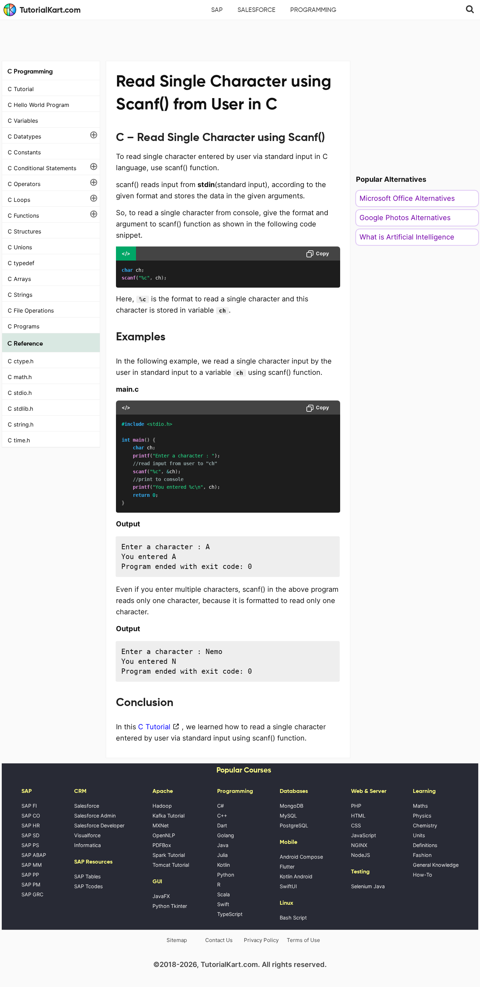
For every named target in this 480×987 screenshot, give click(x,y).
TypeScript (229, 914)
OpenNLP (164, 835)
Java (222, 845)
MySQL (288, 816)
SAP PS (30, 845)
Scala (223, 894)
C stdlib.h (20, 408)
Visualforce (87, 835)
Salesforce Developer (99, 825)
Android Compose (301, 857)
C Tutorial (21, 88)
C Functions (23, 215)
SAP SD (30, 835)
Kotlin (223, 865)
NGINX (359, 845)
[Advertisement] (240, 39)
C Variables (23, 120)
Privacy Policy (261, 940)
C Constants (24, 152)
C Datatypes (24, 136)
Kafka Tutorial (168, 816)
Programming (313, 9)
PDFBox (162, 845)
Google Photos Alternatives (404, 217)
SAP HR (30, 825)
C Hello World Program (38, 104)
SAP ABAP (33, 855)
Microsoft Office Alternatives (407, 198)
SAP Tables (87, 876)
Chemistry (425, 825)
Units (419, 835)
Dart (222, 825)
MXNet (161, 825)
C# (220, 806)
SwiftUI (288, 886)
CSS (356, 825)
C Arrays (19, 278)
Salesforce (256, 9)
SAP (217, 9)
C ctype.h (20, 361)
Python (225, 875)
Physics (422, 816)
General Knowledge (436, 865)
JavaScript (363, 835)
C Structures (24, 231)
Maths (420, 806)
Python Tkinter (170, 906)
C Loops (19, 199)
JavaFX (161, 896)
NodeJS (360, 855)
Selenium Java (368, 886)
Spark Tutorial (169, 855)
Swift (223, 904)
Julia (222, 855)
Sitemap (177, 940)
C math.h (20, 376)
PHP (356, 806)
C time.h (19, 440)
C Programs (23, 326)
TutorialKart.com (50, 9)
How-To (422, 875)
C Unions (20, 247)
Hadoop (162, 806)
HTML (358, 816)
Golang (225, 835)
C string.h (20, 424)
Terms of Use (303, 940)
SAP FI (29, 806)
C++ (222, 816)
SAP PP (30, 875)
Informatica (87, 845)
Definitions (425, 845)
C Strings (20, 294)
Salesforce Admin (95, 816)
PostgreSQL (294, 825)
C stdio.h (20, 392)
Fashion (422, 855)
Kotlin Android (296, 876)
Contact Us (219, 940)
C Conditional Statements (42, 168)
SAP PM (30, 884)
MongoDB (291, 806)
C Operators (24, 183)
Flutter (287, 867)
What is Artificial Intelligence (406, 237)
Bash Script (293, 918)
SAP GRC (32, 894)
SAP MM (31, 865)
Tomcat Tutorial (171, 865)
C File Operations (31, 310)
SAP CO (30, 816)
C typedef (21, 263)
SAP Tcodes (88, 886)
